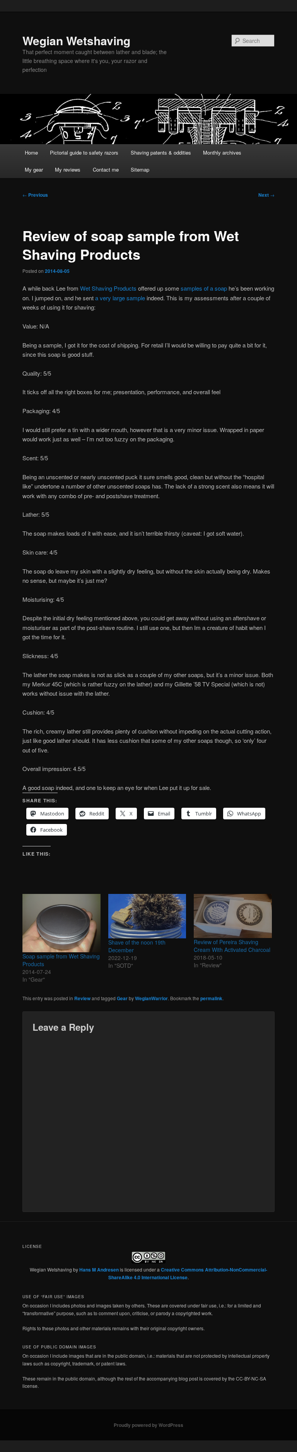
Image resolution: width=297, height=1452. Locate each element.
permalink (211, 998)
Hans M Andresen (99, 1269)
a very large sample (120, 298)
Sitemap (140, 169)
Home (31, 152)
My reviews (67, 169)
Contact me (106, 169)
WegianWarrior (151, 998)
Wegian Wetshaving (76, 40)
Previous (35, 194)
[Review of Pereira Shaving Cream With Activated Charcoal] (233, 916)
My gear (34, 169)
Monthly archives (222, 152)
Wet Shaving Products (108, 288)
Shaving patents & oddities (161, 152)
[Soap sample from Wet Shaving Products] (61, 923)
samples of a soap (204, 288)
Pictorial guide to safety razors (84, 152)
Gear (122, 998)
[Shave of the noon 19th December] (147, 916)
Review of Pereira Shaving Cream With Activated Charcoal (232, 945)
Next (266, 194)
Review (82, 998)
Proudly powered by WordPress (148, 1424)
